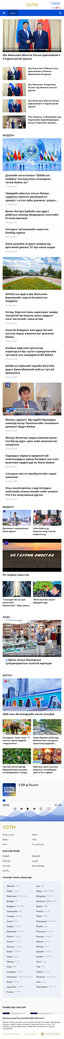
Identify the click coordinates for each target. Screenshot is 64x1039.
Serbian (43, 941)
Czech (13, 921)
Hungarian (15, 971)
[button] (8, 49)
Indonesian (19, 976)
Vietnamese (46, 986)
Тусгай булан (38, 844)
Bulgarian (16, 906)
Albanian (14, 885)
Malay (45, 890)
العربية (35, 860)
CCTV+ (6, 870)
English (6, 856)
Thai (40, 966)
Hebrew (13, 961)
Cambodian (14, 911)
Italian (13, 981)
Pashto (42, 926)
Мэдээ (35, 834)
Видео (7, 507)
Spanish (43, 951)
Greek (14, 951)
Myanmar (46, 900)
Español (36, 856)
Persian (43, 911)
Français (7, 860)
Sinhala (42, 946)
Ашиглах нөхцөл (31, 1034)
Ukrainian (45, 976)
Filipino (14, 936)
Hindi (11, 966)
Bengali (12, 900)
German (14, 946)
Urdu (40, 981)
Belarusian (17, 895)
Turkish (43, 971)
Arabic (13, 890)
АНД (6, 617)
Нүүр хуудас (9, 834)
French (14, 941)
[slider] (4, 800)
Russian (44, 936)
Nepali (41, 906)
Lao (40, 885)
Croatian (14, 916)
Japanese (15, 986)
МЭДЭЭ (8, 135)
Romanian (44, 931)
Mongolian (44, 895)
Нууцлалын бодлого (11, 1034)
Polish (42, 916)
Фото (7, 675)
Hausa (13, 956)
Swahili (43, 956)
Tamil (41, 961)
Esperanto (16, 931)
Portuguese (46, 921)
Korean (13, 991)
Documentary (38, 865)
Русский (6, 865)
